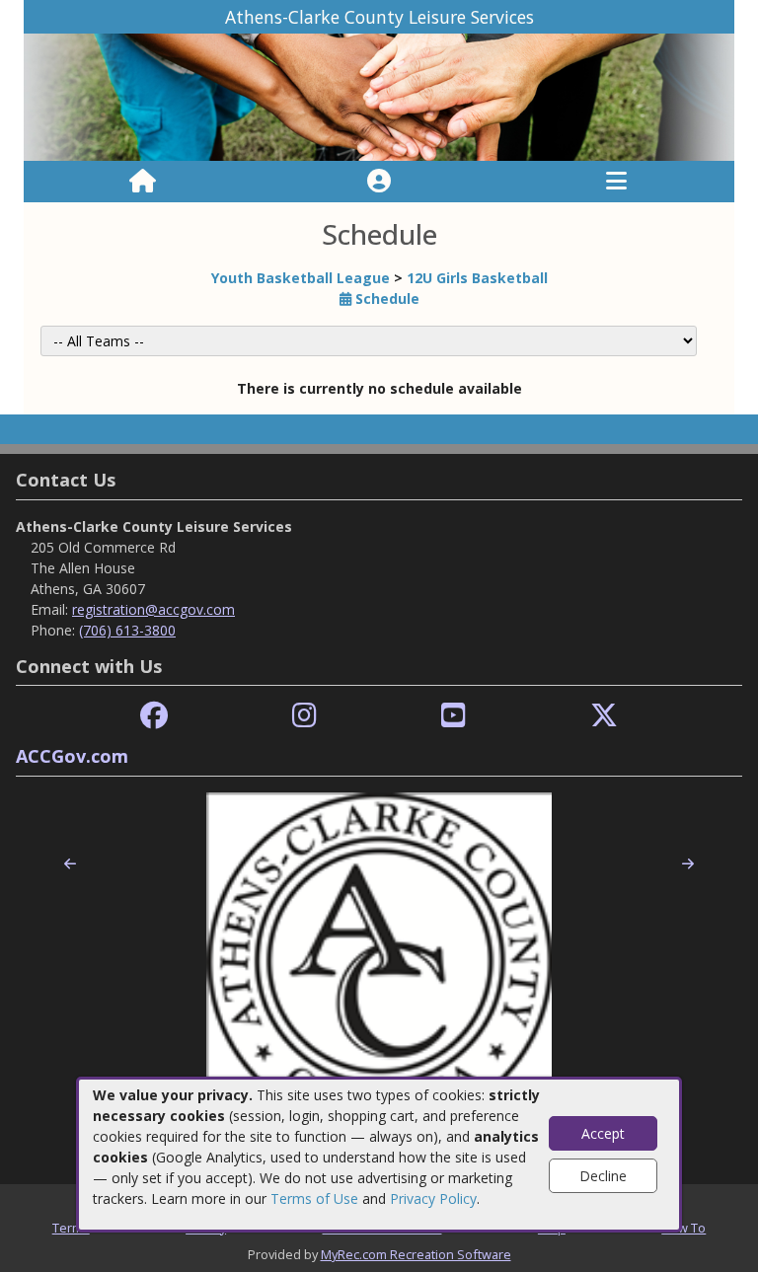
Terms (71, 1227)
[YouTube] (453, 716)
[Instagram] (304, 716)
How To (683, 1227)
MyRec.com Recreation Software (416, 1254)
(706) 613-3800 (127, 630)
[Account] (379, 181)
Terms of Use (314, 1198)
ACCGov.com (72, 756)
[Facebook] (154, 716)
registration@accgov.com (153, 609)
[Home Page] (142, 181)
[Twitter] (604, 716)
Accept (603, 1133)
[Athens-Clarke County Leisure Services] (379, 96)
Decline (603, 1175)
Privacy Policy (433, 1198)
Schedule (385, 298)
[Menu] (616, 181)
